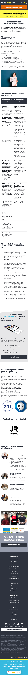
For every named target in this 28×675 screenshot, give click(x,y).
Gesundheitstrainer (14, 581)
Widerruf (4, 666)
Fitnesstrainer (14, 571)
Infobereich (14, 561)
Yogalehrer (14, 586)
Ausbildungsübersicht (14, 559)
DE (23, 3)
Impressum (5, 664)
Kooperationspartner (14, 609)
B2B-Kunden (14, 619)
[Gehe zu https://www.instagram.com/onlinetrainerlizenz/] (10, 624)
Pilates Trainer (14, 588)
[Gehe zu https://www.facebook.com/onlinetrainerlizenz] (6, 624)
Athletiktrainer (14, 576)
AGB (9, 666)
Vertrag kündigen (14, 668)
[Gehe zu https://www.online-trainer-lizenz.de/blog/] (18, 624)
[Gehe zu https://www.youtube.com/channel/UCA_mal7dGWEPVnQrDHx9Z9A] (22, 624)
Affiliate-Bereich (14, 617)
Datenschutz (21, 664)
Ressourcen (14, 614)
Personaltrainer (14, 573)
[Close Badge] (21, 671)
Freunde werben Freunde (14, 602)
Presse (14, 612)
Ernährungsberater (14, 583)
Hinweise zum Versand (14, 568)
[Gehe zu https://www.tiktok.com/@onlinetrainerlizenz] (14, 624)
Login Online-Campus (14, 600)
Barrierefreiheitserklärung (18, 666)
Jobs (10, 664)
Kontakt (15, 664)
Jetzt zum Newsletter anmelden (14, 629)
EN (26, 3)
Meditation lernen (14, 590)
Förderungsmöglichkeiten (14, 566)
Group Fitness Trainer (14, 578)
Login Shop (14, 597)
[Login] (24, 2)
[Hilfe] (22, 2)
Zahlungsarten (14, 564)
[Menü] (26, 2)
